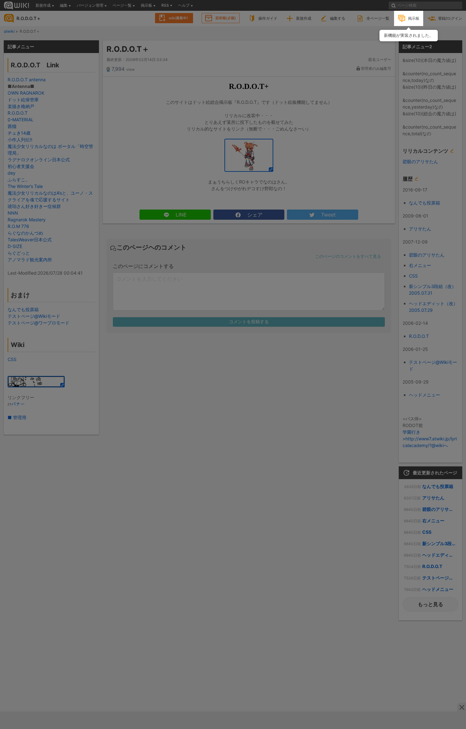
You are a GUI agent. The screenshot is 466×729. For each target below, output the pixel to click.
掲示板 (413, 18)
